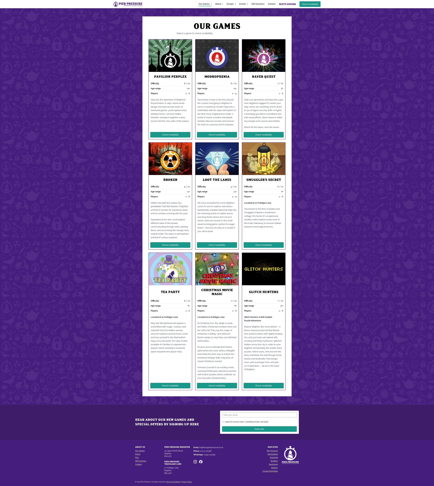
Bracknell (274, 458)
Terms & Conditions (173, 482)
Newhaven (273, 464)
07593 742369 (209, 455)
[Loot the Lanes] (217, 196)
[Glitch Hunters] (263, 321)
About (219, 4)
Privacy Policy (187, 482)
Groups (231, 4)
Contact (271, 4)
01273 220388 (205, 451)
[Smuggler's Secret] (263, 196)
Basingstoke (273, 454)
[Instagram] (195, 461)
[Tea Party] (170, 321)
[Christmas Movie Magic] (217, 321)
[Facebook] (201, 461)
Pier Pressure (272, 451)
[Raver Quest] (263, 89)
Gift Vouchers (257, 4)
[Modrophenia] (217, 89)
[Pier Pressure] (290, 460)
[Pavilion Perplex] (170, 89)
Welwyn (274, 468)
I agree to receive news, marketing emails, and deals (246, 422)
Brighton (274, 461)
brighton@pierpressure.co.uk (211, 447)
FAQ (137, 458)
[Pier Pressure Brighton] (127, 4)
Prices (137, 454)
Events (243, 4)
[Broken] (170, 196)
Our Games (205, 4)
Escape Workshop (270, 471)
